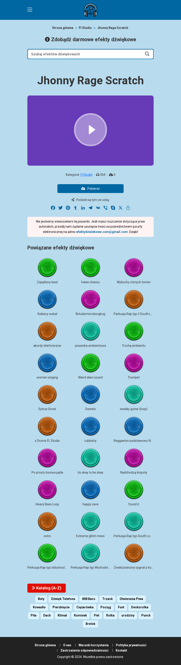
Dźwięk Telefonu (63, 599)
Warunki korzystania (94, 645)
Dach (47, 615)
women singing (47, 377)
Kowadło (39, 607)
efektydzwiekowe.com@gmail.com (102, 232)
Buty (41, 599)
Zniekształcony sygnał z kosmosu (137, 567)
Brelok (90, 624)
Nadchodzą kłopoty (133, 472)
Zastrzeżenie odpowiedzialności (84, 650)
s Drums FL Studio (47, 440)
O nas (67, 645)
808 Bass (88, 599)
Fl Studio (85, 28)
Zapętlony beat (47, 282)
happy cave (90, 504)
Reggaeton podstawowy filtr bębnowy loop (143, 440)
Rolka (110, 615)
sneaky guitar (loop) (133, 409)
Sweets (90, 409)
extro (47, 536)
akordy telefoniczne (47, 345)
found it (133, 504)
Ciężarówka (85, 607)
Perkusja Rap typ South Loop (134, 536)
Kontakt (121, 650)
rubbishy (90, 440)
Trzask (107, 599)
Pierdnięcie (61, 607)
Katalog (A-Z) (48, 588)
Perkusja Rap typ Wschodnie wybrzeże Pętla (101, 567)
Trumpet (134, 377)
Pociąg (105, 607)
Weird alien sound (90, 377)
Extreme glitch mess (90, 536)
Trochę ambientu (133, 345)
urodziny (127, 615)
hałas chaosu (90, 282)
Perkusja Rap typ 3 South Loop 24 (137, 314)
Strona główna (62, 28)
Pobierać (93, 188)
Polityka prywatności (131, 645)
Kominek (80, 615)
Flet (96, 615)
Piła (33, 615)
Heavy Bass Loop (47, 504)
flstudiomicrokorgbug (90, 314)
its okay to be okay (90, 472)
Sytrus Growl (47, 409)
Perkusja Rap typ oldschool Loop (49, 567)
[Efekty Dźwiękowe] (90, 10)
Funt (121, 607)
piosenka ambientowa (90, 345)
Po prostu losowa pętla (47, 472)
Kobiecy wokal (47, 314)
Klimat (62, 615)
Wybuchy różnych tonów (134, 282)
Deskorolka (139, 607)
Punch (146, 615)
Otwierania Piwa (131, 599)
